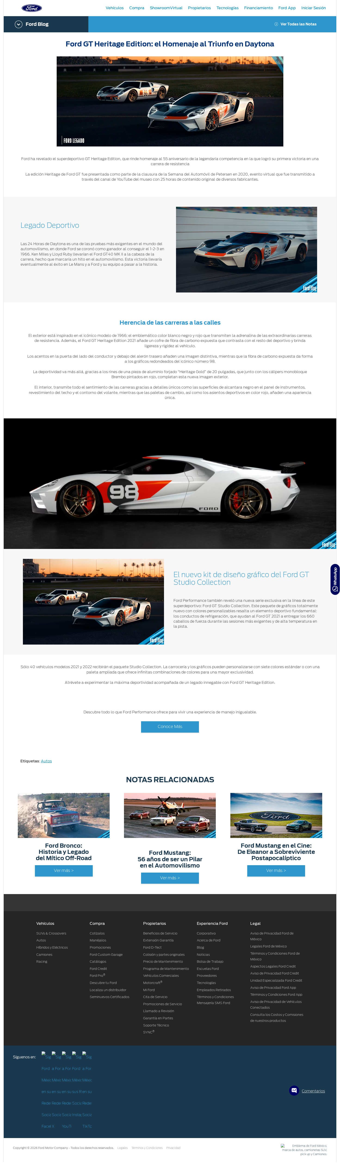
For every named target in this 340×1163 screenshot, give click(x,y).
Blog (200, 947)
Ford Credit (98, 969)
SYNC (149, 1032)
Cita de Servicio (155, 997)
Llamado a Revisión (158, 1011)
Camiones (44, 954)
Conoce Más (170, 727)
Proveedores (207, 975)
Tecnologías (206, 983)
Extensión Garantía (158, 940)
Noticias (203, 954)
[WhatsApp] (335, 579)
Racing (41, 961)
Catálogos (98, 961)
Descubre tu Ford (103, 983)
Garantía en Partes (158, 1018)
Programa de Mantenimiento (166, 969)
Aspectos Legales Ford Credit (273, 966)
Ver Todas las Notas (299, 24)
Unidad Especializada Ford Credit (276, 980)
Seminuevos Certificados (109, 997)
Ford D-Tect (152, 947)
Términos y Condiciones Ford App (276, 994)
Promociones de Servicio (162, 1004)
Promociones (100, 947)
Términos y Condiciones (147, 1148)
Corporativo (206, 933)
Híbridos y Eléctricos (52, 947)
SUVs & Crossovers (51, 933)
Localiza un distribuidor (108, 990)
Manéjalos (98, 940)
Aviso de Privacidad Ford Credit (274, 973)
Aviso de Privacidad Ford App (273, 987)
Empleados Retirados (214, 990)
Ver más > (64, 871)
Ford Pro (97, 975)
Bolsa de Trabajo (210, 961)
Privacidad (173, 1148)
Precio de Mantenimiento (163, 961)
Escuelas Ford (208, 969)
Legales (122, 1148)
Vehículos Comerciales (161, 975)
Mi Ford (149, 990)
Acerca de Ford (208, 940)
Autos (46, 761)
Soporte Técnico (156, 1025)
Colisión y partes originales (164, 954)
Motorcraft (152, 983)
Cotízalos (97, 933)
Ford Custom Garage (106, 954)
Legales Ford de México (268, 946)
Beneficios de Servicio (160, 933)
